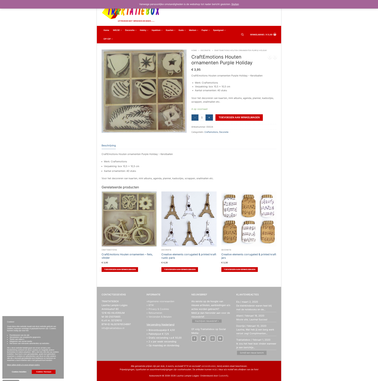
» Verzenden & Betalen (159, 316)
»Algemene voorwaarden (160, 301)
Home (194, 50)
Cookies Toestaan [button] (43, 372)
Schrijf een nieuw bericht (252, 352)
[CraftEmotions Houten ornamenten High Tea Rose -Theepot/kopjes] (270, 57)
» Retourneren (154, 312)
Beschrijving (109, 145)
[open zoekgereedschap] (242, 34)
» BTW (150, 305)
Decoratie (206, 50)
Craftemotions (211, 132)
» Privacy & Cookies (157, 309)
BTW (186, 366)
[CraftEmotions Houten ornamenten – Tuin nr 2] (275, 57)
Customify (223, 375)
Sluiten (235, 4)
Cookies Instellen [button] (19, 372)
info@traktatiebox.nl (113, 328)
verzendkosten (208, 366)
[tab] (109, 145)
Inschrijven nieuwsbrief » (207, 321)
